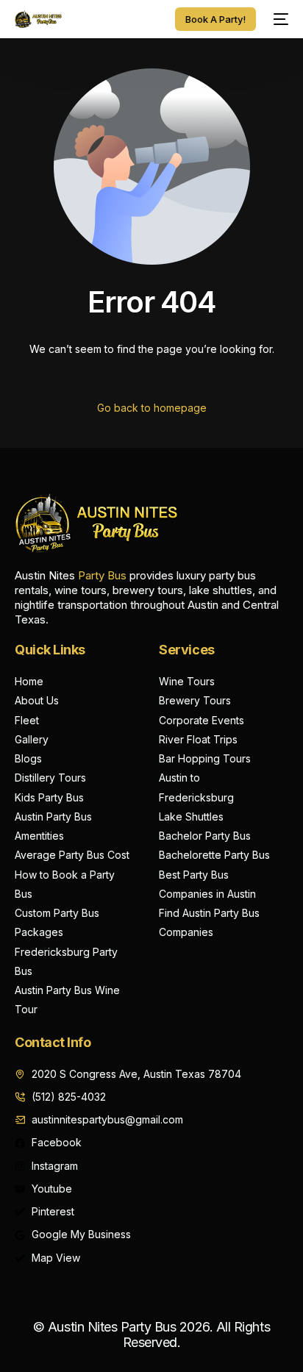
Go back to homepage (152, 407)
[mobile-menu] (279, 19)
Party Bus (102, 575)
